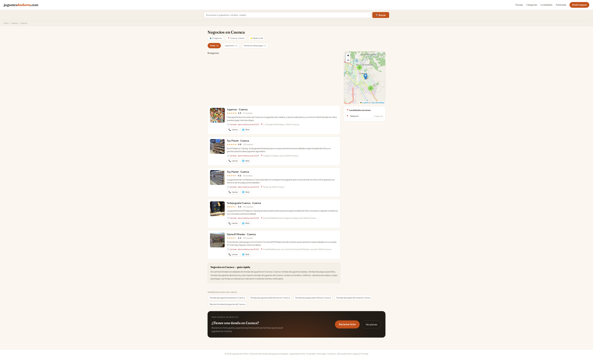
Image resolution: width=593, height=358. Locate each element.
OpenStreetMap (378, 102)
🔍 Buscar (381, 15)
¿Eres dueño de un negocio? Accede (352, 354)
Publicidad (561, 5)
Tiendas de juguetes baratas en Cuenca (227, 297)
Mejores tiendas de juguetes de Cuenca (227, 304)
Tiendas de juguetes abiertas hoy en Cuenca (270, 297)
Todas (214, 45)
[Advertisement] (274, 80)
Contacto (331, 354)
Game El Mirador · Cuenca (241, 234)
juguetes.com (21, 5)
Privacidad (310, 354)
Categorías (531, 5)
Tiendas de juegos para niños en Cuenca (313, 297)
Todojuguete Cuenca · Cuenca (244, 202)
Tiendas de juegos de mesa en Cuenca (353, 297)
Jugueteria (231, 45)
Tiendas (519, 5)
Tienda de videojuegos (255, 45)
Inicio (6, 23)
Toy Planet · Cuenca (238, 140)
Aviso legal (321, 354)
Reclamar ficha (347, 324)
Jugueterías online (297, 354)
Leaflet (365, 102)
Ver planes (371, 324)
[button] (359, 67)
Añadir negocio (579, 5)
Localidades (546, 5)
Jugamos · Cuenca (237, 109)
